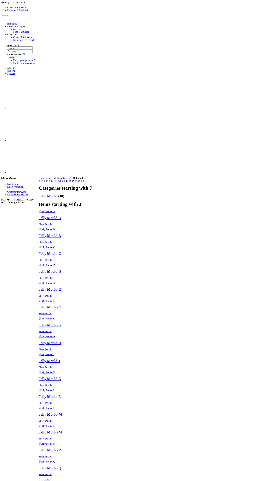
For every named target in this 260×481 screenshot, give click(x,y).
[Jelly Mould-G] (47, 318)
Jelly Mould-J (49, 361)
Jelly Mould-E (50, 289)
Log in (11, 57)
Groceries (67, 178)
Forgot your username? (24, 63)
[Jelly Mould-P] (47, 443)
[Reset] (31, 16)
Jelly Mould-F (50, 307)
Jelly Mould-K (50, 379)
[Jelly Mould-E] (47, 283)
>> (48, 479)
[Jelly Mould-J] (46, 354)
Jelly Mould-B (50, 236)
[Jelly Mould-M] (47, 408)
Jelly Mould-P (50, 450)
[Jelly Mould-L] (47, 390)
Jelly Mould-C (50, 254)
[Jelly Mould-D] (47, 265)
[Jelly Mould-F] (47, 301)
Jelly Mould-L (50, 397)
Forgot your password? (24, 60)
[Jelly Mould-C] (47, 247)
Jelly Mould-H (50, 343)
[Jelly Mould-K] (47, 372)
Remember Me (14, 54)
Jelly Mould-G (50, 325)
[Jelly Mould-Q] (47, 461)
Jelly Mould (48, 196)
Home (42, 178)
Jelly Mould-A (50, 218)
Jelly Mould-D (50, 271)
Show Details (45, 224)
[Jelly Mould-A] (47, 211)
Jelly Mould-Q (50, 468)
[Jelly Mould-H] (47, 336)
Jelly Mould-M (50, 414)
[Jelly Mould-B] (47, 229)
